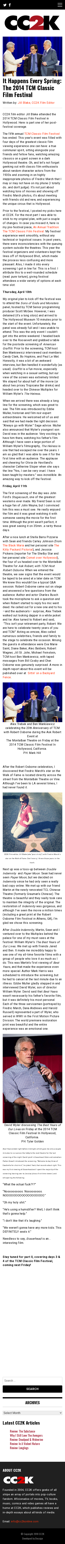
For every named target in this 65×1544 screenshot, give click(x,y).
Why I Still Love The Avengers (26, 1435)
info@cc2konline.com (25, 1521)
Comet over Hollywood (41, 557)
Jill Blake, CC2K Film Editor (36, 102)
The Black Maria (13, 545)
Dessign (39, 1538)
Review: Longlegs (19, 1448)
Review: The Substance (22, 1431)
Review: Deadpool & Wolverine (26, 1439)
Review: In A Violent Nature (25, 1444)
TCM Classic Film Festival (42, 133)
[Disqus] (32, 1324)
